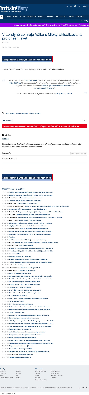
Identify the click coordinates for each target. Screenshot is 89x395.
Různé (18, 378)
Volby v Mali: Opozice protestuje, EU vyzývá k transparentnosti (28, 298)
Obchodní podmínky (41, 380)
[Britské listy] (27, 59)
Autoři (71, 17)
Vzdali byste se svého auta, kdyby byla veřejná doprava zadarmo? (29, 340)
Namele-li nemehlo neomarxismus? (31, 198)
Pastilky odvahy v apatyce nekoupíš (29, 220)
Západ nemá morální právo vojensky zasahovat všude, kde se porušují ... (40, 217)
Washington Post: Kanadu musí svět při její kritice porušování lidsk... (30, 234)
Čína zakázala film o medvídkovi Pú (20, 329)
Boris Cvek (12, 203)
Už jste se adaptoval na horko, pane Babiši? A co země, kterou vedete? (47, 206)
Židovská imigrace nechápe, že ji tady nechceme (24, 318)
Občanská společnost (6, 378)
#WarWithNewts (15, 83)
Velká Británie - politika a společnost (17, 113)
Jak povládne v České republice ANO (20, 349)
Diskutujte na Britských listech (30, 268)
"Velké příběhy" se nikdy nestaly (27, 203)
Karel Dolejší (13, 270)
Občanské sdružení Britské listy (21, 387)
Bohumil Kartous (14, 198)
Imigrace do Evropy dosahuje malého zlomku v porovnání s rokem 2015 (31, 248)
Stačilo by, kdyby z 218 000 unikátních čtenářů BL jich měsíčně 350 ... (32, 251)
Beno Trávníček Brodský (16, 206)
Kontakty (37, 373)
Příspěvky (80, 17)
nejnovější (74, 153)
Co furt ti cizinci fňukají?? (17, 312)
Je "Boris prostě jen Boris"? (17, 296)
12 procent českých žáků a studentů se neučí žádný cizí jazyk (28, 209)
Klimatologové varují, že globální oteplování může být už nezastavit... (30, 310)
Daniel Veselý (13, 212)
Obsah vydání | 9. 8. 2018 (13, 188)
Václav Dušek (13, 220)
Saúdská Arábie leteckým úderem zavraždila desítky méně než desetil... (31, 192)
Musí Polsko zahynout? (26, 354)
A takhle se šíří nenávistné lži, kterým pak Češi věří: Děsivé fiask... (29, 351)
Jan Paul (11, 243)
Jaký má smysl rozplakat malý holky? (20, 346)
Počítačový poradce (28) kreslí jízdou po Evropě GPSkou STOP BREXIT (31, 262)
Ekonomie (3, 373)
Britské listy (15, 9)
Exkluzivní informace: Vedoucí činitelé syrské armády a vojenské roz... (30, 195)
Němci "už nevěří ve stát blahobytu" (20, 273)
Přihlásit (84, 6)
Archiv (22, 17)
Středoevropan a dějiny (26, 245)
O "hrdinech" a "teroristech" (26, 270)
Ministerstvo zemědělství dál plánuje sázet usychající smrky (27, 240)
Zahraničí (3, 371)
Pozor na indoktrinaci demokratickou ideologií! (34, 229)
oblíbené (83, 153)
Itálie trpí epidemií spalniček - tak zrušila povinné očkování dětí (28, 259)
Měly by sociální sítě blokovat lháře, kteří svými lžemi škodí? (27, 226)
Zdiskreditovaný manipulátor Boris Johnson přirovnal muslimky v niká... (31, 323)
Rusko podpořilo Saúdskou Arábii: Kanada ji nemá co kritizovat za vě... (30, 231)
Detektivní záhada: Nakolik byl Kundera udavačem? (25, 201)
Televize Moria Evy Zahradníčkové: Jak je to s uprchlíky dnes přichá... (30, 276)
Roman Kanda (13, 245)
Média (18, 375)
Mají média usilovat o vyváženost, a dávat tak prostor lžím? (27, 332)
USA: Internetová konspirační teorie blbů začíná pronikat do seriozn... (30, 326)
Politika (18, 373)
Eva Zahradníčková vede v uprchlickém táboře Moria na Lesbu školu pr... (31, 279)
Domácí (18, 371)
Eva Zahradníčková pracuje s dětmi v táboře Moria (24, 282)
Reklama (37, 378)
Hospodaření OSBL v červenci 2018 (20, 357)
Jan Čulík (12, 215)
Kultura (2, 375)
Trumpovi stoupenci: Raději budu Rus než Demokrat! (25, 335)
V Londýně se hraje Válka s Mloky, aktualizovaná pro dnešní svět (29, 315)
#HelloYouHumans (63, 85)
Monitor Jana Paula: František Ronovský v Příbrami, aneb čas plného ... (37, 243)
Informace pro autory (57, 375)
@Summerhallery (30, 80)
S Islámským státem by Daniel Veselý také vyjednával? (33, 215)
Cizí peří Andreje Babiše (16, 301)
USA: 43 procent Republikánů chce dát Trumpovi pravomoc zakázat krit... (31, 321)
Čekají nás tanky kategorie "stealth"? (20, 287)
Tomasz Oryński (14, 229)
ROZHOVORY (31, 17)
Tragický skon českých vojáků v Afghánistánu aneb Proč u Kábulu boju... (40, 212)
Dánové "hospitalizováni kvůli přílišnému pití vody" (24, 293)
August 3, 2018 (64, 93)
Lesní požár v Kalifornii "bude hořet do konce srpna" (25, 290)
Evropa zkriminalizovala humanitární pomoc (22, 337)
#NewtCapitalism (49, 85)
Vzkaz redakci (55, 373)
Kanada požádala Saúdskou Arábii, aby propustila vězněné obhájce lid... (31, 343)
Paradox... (12, 237)
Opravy (37, 375)
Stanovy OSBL (55, 371)
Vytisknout (8, 120)
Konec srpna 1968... (15, 254)
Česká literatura (35, 113)
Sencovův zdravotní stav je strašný (20, 256)
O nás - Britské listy (40, 371)
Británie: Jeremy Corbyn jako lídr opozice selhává (24, 284)
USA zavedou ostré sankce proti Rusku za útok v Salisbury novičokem (31, 223)
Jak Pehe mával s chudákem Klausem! (21, 304)
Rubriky (50, 17)
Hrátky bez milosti (24, 265)
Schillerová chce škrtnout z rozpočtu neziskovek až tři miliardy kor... (30, 307)
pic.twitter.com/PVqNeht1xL (44, 88)
